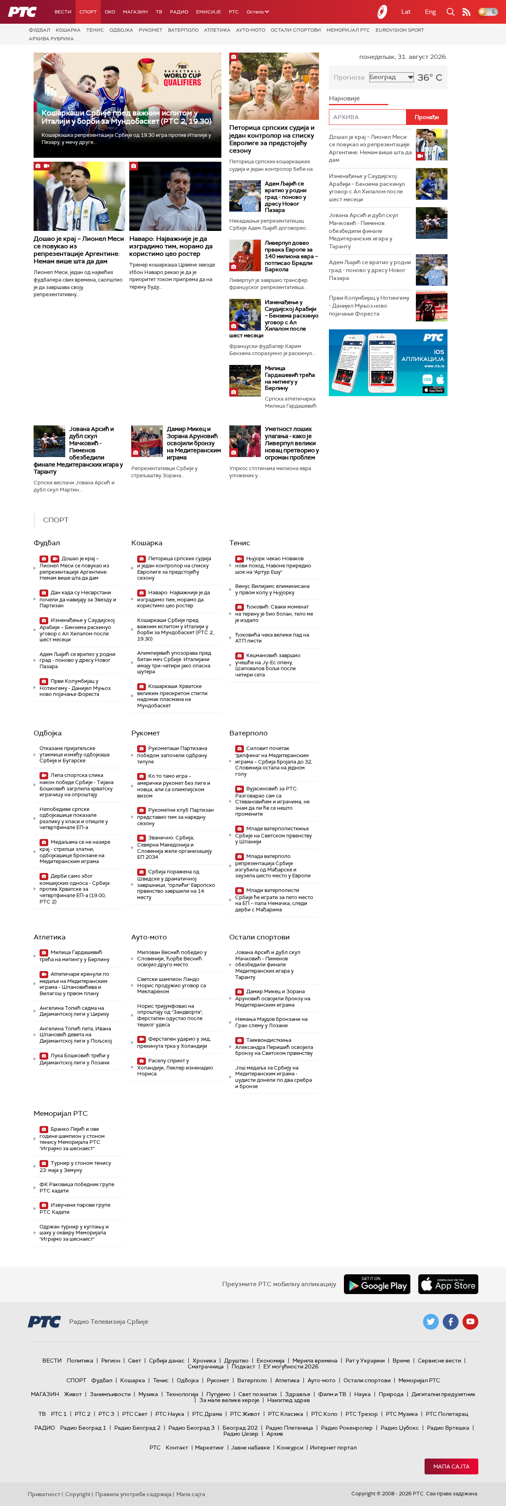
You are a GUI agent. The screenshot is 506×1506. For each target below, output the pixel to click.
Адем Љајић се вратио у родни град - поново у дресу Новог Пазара (285, 197)
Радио (179, 12)
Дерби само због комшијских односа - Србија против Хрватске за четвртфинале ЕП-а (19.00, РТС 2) (75, 889)
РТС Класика (285, 1413)
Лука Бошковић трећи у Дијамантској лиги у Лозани (75, 1059)
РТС (234, 12)
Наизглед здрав (288, 1400)
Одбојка (121, 30)
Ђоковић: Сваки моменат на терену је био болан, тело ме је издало (274, 613)
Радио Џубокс (400, 1427)
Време (401, 1360)
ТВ (159, 12)
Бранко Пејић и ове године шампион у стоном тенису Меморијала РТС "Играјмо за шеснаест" (72, 1139)
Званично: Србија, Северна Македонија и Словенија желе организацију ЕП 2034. (174, 847)
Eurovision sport (400, 30)
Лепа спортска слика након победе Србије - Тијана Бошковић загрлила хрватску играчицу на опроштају (76, 785)
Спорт (88, 12)
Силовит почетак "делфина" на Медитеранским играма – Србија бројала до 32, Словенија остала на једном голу (273, 761)
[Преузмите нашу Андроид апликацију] (377, 1284)
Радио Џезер (241, 1433)
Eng (430, 12)
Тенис (95, 30)
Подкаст (243, 1366)
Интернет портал (333, 1447)
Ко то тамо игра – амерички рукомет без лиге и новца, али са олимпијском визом (173, 786)
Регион (110, 1360)
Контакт (177, 1447)
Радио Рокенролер (347, 1427)
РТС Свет (134, 1413)
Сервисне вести (439, 1360)
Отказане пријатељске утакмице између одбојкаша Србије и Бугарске (75, 754)
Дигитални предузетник (444, 1394)
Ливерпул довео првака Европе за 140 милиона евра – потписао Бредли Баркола (291, 256)
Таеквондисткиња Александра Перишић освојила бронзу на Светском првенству (274, 1047)
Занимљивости (110, 1394)
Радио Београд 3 (191, 1427)
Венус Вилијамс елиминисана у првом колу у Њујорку (272, 589)
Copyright (78, 1494)
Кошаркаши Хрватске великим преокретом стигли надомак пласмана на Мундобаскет (172, 696)
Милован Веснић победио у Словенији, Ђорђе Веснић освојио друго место (172, 958)
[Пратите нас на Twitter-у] (431, 1322)
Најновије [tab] (344, 98)
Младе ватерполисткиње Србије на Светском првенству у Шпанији (273, 835)
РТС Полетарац (447, 1413)
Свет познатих (257, 1394)
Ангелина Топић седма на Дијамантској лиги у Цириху (74, 1011)
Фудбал (39, 30)
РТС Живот (245, 1413)
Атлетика (217, 30)
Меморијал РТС (348, 30)
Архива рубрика (51, 39)
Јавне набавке (250, 1447)
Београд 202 (240, 1427)
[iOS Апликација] (388, 362)
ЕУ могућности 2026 (291, 1366)
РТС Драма (207, 1413)
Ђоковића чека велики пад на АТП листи (272, 637)
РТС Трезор (362, 1413)
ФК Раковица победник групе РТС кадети (77, 1187)
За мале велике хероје (229, 1400)
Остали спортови (296, 30)
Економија (271, 1360)
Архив (274, 1433)
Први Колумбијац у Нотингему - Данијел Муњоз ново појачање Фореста (75, 688)
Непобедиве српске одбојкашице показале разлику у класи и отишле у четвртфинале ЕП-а (74, 818)
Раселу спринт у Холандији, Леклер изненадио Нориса (175, 1067)
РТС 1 (59, 1413)
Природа (391, 1394)
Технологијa (182, 1394)
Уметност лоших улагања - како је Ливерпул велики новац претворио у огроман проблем (292, 443)
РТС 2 (83, 1413)
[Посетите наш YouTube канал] (470, 1322)
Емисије (208, 12)
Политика (80, 1360)
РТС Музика (402, 1413)
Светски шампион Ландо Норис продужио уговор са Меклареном (171, 985)
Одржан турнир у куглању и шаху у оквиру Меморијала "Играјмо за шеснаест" (74, 1232)
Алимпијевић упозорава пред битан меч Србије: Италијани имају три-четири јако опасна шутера (174, 662)
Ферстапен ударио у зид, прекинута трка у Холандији (174, 1042)
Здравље (297, 1394)
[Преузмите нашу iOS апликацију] (448, 1284)
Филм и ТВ (332, 1394)
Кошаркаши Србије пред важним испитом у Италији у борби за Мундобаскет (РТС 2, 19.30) (126, 117)
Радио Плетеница (289, 1427)
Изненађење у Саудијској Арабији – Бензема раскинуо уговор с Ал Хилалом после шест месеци (274, 319)
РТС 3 (106, 1413)
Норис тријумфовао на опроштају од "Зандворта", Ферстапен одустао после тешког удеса (170, 1015)
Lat (406, 12)
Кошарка (68, 30)
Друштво (236, 1360)
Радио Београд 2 (137, 1427)
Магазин (135, 12)
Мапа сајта (451, 1466)
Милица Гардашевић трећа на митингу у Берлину (290, 378)
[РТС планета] (383, 12)
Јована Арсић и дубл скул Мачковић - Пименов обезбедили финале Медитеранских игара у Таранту (78, 450)
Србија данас (167, 1360)
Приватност (44, 1494)
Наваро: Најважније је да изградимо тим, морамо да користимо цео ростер (171, 246)
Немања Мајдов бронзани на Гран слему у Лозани (271, 1022)
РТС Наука (169, 1413)
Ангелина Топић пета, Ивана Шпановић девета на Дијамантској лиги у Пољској (76, 1034)
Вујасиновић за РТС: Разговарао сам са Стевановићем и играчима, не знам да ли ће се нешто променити (272, 801)
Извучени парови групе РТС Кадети (75, 1208)
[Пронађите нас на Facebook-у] (451, 1322)
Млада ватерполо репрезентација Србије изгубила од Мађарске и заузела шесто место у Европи (273, 866)
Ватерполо (183, 30)
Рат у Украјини (365, 1360)
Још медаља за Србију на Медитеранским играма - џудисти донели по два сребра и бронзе (273, 1077)
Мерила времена (315, 1360)
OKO (110, 12)
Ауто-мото (250, 30)
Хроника (204, 1360)
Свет (134, 1360)
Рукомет (150, 30)
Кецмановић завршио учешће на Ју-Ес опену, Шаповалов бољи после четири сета (267, 665)
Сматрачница (206, 1366)
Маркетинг (209, 1447)
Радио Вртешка (448, 1427)
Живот (73, 1394)
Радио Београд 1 (83, 1427)
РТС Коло (324, 1413)
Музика (148, 1394)
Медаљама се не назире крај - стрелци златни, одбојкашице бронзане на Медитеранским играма (75, 852)
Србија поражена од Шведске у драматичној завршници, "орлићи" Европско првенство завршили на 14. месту (176, 884)
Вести (63, 12)
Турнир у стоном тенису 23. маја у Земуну (75, 1166)
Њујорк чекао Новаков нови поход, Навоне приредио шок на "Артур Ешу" (273, 565)
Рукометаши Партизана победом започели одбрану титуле (172, 755)
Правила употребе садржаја (133, 1494)
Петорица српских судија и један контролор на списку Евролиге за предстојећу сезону (272, 139)
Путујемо (218, 1394)
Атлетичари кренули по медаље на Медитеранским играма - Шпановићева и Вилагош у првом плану (74, 984)
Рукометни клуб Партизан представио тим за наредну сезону (175, 817)
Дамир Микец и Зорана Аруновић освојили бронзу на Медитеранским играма (194, 443)
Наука (362, 1394)
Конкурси (290, 1447)
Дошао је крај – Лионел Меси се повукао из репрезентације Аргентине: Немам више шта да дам (79, 250)
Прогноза (349, 77)
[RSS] (466, 12)
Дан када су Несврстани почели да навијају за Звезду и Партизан (78, 599)
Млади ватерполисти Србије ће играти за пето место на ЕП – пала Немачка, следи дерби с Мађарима (274, 900)
